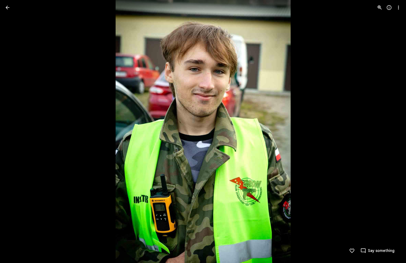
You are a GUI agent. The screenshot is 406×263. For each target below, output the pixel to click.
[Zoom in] (379, 7)
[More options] (398, 7)
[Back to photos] (7, 7)
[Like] (352, 251)
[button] (392, 131)
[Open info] (389, 7)
